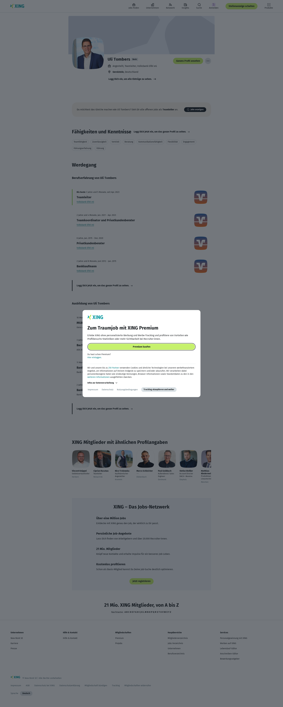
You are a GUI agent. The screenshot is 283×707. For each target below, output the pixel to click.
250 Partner (113, 368)
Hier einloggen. (94, 357)
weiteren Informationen (98, 377)
